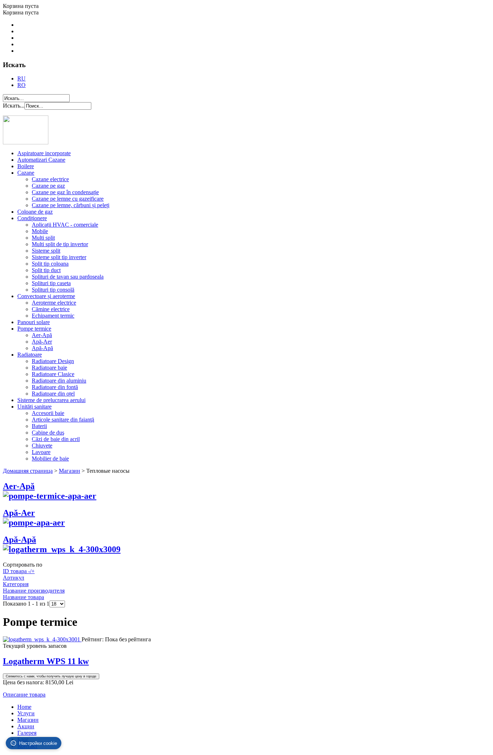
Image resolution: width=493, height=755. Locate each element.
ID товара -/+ (19, 571)
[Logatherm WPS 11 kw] (42, 639)
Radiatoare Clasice (53, 374)
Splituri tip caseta (51, 283)
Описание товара (24, 694)
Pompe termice (34, 329)
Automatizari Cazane (41, 160)
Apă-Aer (42, 342)
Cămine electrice (51, 309)
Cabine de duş (48, 432)
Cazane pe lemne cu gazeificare (68, 199)
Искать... (14, 105)
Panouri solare (33, 322)
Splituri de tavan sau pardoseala (68, 277)
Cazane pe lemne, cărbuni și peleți (70, 205)
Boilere (25, 166)
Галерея (26, 733)
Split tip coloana (50, 264)
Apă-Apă (42, 348)
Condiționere (32, 218)
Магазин (69, 471)
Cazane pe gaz (48, 186)
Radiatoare (29, 355)
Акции (25, 726)
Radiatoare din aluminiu (59, 381)
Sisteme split (46, 251)
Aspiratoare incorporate (44, 153)
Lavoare (41, 452)
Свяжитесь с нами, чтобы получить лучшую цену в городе (51, 676)
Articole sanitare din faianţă (63, 419)
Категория (16, 584)
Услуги (26, 713)
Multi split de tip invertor (60, 244)
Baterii (39, 426)
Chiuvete (42, 445)
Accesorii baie (48, 413)
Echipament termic (53, 316)
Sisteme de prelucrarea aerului (51, 400)
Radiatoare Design (53, 361)
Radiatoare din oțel (53, 393)
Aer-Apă (42, 335)
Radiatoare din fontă (55, 387)
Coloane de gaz (35, 212)
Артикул (13, 578)
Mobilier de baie (50, 458)
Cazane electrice (50, 179)
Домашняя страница (28, 471)
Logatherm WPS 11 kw (46, 661)
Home (24, 707)
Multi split (43, 238)
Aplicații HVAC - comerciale (65, 225)
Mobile (40, 231)
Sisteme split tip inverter (59, 257)
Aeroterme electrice (54, 303)
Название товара (23, 597)
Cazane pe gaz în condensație (65, 192)
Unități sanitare (34, 406)
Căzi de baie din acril (56, 439)
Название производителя (34, 591)
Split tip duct (46, 270)
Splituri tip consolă (53, 290)
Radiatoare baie (49, 368)
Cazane (25, 173)
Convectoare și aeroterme (46, 296)
